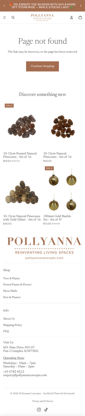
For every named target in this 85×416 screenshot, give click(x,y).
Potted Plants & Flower (17, 284)
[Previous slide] (4, 5)
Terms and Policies (42, 401)
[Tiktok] (46, 409)
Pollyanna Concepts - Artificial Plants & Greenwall (47, 393)
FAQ (6, 331)
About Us (9, 319)
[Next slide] (80, 5)
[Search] (13, 17)
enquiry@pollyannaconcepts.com (25, 375)
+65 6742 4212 (13, 371)
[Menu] (4, 17)
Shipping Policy (12, 325)
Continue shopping (42, 66)
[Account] (71, 17)
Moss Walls (10, 291)
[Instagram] (39, 409)
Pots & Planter (12, 297)
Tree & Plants (11, 278)
